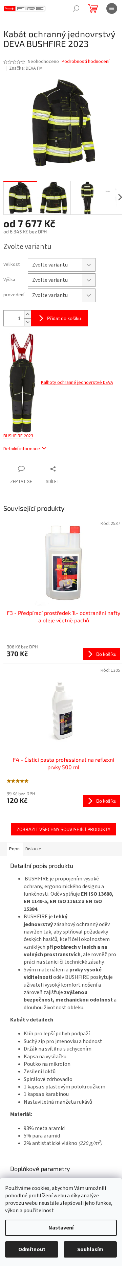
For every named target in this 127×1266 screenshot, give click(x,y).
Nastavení (60, 1228)
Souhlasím (90, 1249)
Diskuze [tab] (33, 849)
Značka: (26, 68)
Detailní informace (21, 448)
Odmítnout (31, 1249)
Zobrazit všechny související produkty (63, 829)
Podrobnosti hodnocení (85, 62)
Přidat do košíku (64, 318)
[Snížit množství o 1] (27, 322)
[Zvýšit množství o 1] (27, 314)
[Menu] (112, 8)
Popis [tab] (15, 849)
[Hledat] (76, 8)
